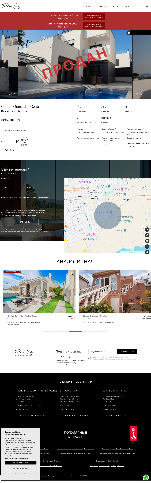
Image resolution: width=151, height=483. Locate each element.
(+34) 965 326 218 (109, 405)
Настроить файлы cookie (20, 468)
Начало (90, 6)
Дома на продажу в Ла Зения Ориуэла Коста (75, 454)
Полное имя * (6, 178)
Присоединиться (127, 352)
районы (115, 6)
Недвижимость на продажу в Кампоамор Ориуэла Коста (75, 449)
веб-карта (73, 476)
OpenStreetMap (134, 252)
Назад (13, 93)
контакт (126, 6)
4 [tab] (89, 331)
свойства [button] (102, 6)
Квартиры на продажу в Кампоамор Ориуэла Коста (117, 454)
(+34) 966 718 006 (22, 405)
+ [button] (67, 180)
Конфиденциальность (55, 476)
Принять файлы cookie (20, 463)
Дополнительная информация (16, 458)
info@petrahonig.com (23, 409)
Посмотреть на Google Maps (31, 415)
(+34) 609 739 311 (35, 405)
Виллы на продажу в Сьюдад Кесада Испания (44, 461)
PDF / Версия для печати (24, 141)
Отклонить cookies (21, 474)
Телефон (4, 187)
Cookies (66, 476)
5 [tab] (102, 331)
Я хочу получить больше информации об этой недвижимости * (25, 197)
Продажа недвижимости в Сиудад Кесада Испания (107, 466)
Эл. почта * (30, 187)
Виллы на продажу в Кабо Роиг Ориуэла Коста (117, 449)
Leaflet (121, 252)
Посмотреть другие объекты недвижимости (94, 17)
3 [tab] (75, 331)
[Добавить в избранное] (128, 32)
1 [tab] (49, 331)
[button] (6, 141)
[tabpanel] (38, 297)
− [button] (67, 184)
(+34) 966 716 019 (65, 405)
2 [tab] (62, 331)
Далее (138, 93)
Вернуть (9, 150)
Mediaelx (89, 476)
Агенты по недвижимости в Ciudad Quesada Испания (44, 466)
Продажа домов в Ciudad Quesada (107, 461)
